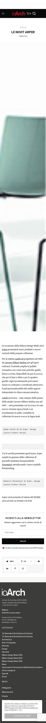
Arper (5, 349)
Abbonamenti (7, 692)
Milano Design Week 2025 (12, 658)
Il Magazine (6, 688)
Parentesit (7, 464)
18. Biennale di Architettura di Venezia (17, 633)
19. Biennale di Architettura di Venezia (17, 636)
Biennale (5, 646)
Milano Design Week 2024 (12, 655)
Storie (4, 677)
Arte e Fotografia (9, 643)
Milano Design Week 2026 (12, 661)
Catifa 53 (6, 398)
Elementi (5, 652)
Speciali (5, 673)
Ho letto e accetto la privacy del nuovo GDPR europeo (24, 548)
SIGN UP (23, 541)
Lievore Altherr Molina (16, 362)
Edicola (5, 696)
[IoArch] (19, 13)
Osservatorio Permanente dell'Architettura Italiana (22, 667)
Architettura (7, 639)
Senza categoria (8, 670)
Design (23, 27)
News (4, 664)
